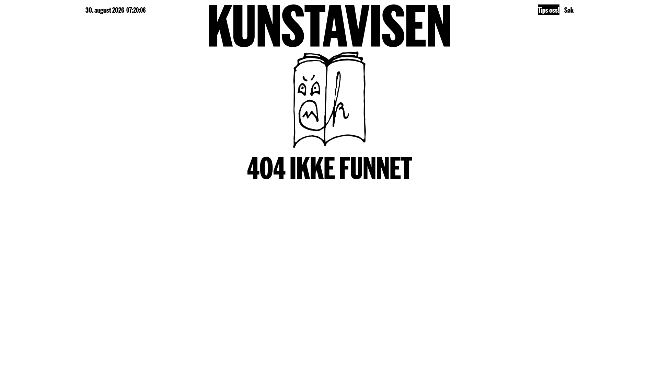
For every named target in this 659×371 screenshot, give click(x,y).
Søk (569, 9)
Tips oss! (548, 9)
